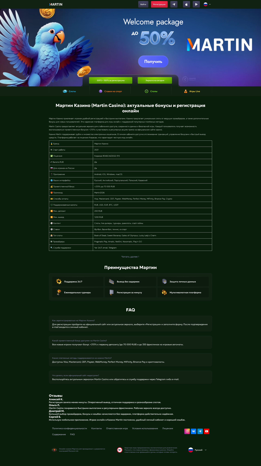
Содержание (59, 434)
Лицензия (167, 428)
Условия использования (145, 428)
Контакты (96, 428)
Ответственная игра (117, 428)
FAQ (72, 434)
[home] (56, 4)
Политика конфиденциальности (69, 428)
